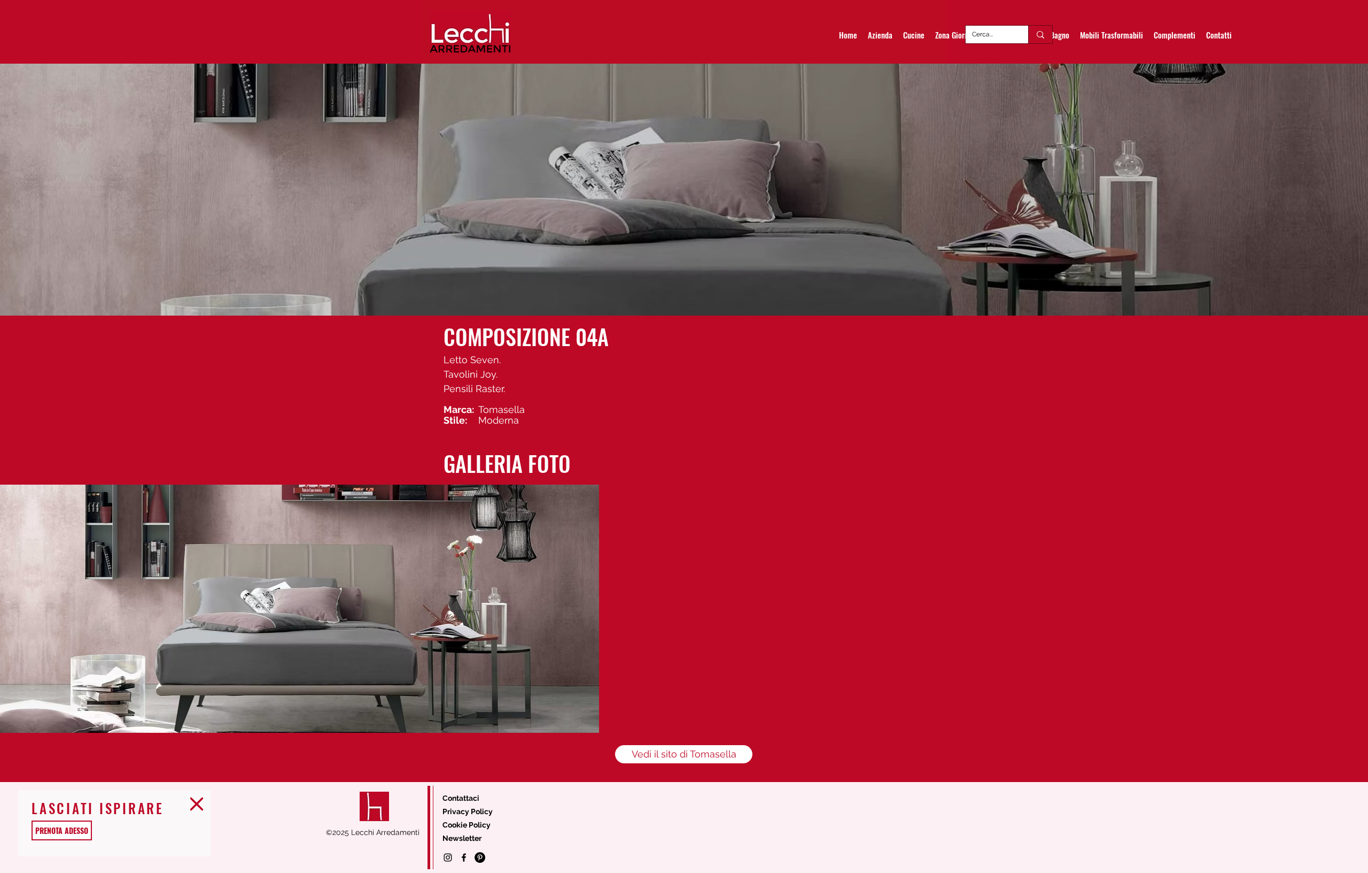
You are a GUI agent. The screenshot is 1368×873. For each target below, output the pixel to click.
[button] (196, 804)
